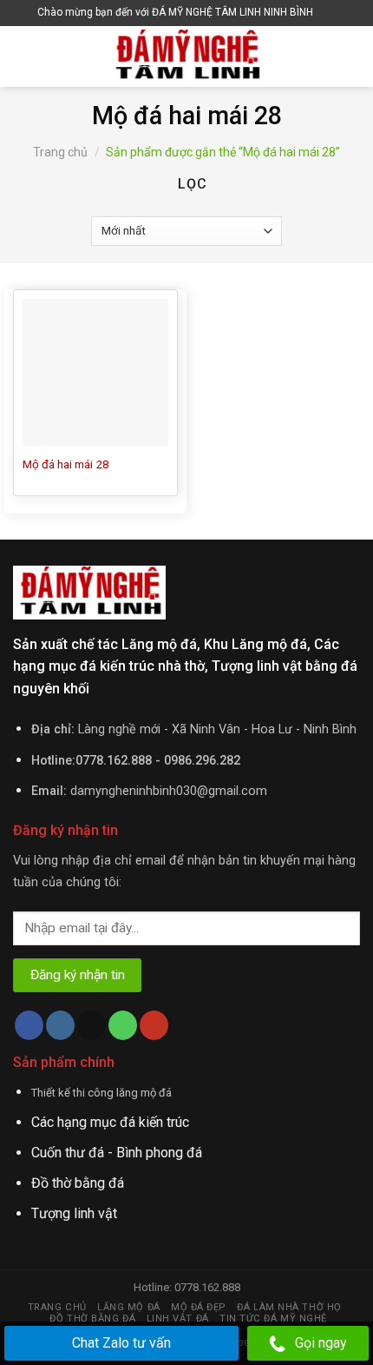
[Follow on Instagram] (60, 1025)
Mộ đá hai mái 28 (66, 464)
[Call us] (122, 1025)
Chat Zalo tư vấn (121, 1343)
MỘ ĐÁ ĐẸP (198, 1307)
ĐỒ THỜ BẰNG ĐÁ (92, 1318)
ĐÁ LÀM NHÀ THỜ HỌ (289, 1307)
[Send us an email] (91, 1025)
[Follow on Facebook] (29, 1025)
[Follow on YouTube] (154, 1025)
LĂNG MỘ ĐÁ (128, 1307)
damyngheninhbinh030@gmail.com (168, 791)
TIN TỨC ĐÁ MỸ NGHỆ (273, 1318)
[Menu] (23, 56)
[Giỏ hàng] (331, 12)
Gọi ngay (321, 1343)
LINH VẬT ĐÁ (178, 1318)
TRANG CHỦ (57, 1307)
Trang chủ (60, 152)
